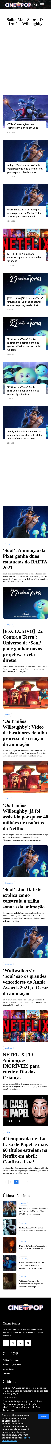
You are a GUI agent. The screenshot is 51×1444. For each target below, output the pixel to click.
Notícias (24, 1204)
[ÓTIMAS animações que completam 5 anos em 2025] (25, 111)
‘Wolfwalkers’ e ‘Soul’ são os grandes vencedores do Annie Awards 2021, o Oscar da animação (25, 982)
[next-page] (27, 1182)
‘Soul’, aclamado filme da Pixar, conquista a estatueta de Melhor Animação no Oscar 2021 (25, 435)
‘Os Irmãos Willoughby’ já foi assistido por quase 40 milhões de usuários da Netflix (25, 817)
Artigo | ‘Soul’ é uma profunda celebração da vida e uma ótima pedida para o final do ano (25, 169)
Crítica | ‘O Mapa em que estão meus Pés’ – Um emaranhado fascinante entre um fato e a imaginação (25, 1390)
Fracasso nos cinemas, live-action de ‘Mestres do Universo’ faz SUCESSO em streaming (33, 1211)
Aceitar (44, 1416)
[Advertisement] (25, 54)
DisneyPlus (9, 544)
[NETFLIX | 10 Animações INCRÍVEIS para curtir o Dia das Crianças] (25, 245)
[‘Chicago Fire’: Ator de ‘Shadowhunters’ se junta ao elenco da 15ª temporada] (9, 1281)
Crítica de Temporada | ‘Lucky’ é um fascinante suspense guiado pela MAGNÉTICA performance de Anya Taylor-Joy (22, 1405)
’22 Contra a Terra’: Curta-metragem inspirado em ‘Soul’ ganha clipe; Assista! (24, 391)
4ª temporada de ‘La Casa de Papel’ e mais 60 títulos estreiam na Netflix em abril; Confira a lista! (25, 1150)
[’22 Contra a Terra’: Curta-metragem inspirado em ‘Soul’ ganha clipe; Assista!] (25, 378)
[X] (20, 1343)
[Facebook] (6, 1343)
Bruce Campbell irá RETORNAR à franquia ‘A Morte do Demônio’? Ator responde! (33, 1265)
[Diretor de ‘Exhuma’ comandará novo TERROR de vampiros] (9, 1245)
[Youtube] (28, 1343)
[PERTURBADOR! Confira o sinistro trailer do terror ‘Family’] (9, 1227)
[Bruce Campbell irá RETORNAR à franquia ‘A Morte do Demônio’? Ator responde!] (9, 1263)
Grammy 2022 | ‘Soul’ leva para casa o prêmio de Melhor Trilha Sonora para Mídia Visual (24, 213)
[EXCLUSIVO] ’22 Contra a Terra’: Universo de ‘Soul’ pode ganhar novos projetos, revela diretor (25, 302)
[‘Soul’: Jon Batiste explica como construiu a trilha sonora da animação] (25, 861)
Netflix (7, 715)
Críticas (6, 1397)
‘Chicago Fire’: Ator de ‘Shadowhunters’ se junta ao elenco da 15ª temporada (31, 1284)
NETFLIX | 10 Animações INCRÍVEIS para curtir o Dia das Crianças (24, 257)
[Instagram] (13, 1343)
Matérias (8, 964)
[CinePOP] (18, 5)
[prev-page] (5, 1182)
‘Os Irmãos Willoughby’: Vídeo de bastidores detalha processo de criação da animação (25, 733)
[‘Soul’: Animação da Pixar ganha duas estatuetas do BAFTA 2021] (25, 522)
